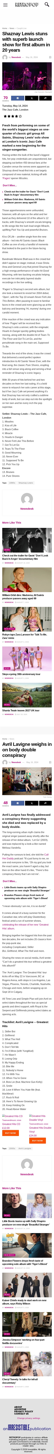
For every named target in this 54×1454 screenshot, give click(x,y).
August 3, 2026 (22, 678)
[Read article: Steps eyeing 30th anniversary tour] (27, 658)
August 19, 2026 (23, 563)
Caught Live (22, 28)
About (18, 1407)
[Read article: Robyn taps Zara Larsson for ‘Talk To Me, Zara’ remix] (27, 619)
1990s (12, 483)
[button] (5, 5)
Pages (6, 178)
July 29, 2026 (21, 714)
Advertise (20, 1409)
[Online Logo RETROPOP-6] (27, 5)
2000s (12, 1148)
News (12, 28)
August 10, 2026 (23, 1268)
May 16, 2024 (32, 57)
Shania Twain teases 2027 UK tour (20, 710)
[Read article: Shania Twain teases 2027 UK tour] (27, 695)
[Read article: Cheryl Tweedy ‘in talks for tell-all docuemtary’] (27, 1364)
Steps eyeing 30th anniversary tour (21, 674)
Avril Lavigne (25, 1148)
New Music (9, 629)
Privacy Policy (23, 1412)
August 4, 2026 (22, 642)
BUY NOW (10, 1133)
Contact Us (21, 1414)
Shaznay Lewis (26, 483)
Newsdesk (16, 57)
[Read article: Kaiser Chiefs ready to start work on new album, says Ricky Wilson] (27, 1285)
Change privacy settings (28, 1418)
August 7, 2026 (22, 602)
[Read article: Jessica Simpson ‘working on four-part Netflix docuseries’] (27, 1324)
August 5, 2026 (22, 1307)
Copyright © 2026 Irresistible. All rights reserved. (28, 1450)
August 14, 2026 (23, 1228)
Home (4, 28)
